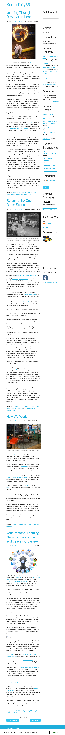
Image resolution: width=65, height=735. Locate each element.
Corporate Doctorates (48, 128)
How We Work (16, 416)
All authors (45, 227)
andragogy (14, 369)
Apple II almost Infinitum (49, 67)
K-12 (21, 406)
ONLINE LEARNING (33, 524)
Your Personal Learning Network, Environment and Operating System (22, 536)
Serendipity (16, 728)
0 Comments (27, 194)
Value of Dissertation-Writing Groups (18, 128)
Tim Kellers (48, 223)
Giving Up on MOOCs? (49, 132)
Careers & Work (17, 192)
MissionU (11, 468)
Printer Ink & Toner (49, 168)
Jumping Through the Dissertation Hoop (21, 14)
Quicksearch (50, 12)
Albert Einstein (54, 101)
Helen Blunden (17, 577)
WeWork (16, 454)
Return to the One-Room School (19, 202)
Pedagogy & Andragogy (17, 408)
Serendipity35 (18, 4)
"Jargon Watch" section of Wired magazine (28, 667)
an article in (23, 302)
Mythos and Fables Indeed (49, 84)
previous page (13, 720)
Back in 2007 (9, 654)
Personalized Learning (16, 683)
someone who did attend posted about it (16, 581)
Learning (25, 406)
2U (20, 470)
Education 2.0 (16, 406)
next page (35, 720)
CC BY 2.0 (32, 62)
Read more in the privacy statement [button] (28, 732)
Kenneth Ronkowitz (17, 21)
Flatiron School (24, 466)
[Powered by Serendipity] (46, 236)
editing (31, 122)
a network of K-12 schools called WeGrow (17, 477)
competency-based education (20, 279)
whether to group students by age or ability (27, 275)
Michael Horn (28, 485)
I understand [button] (56, 732)
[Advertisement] (54, 254)
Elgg (44, 118)
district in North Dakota (30, 294)
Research (20, 194)
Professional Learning (12, 194)
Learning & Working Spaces (29, 192)
